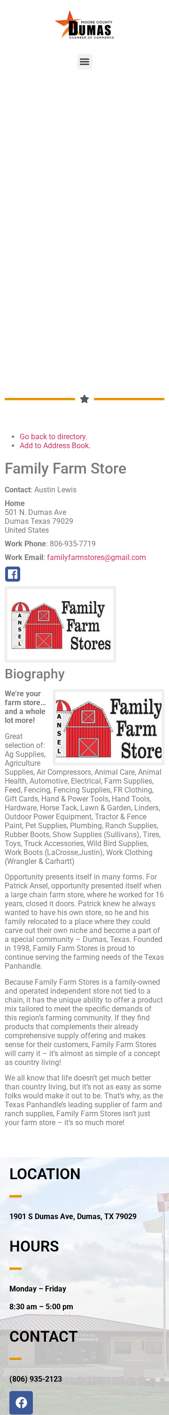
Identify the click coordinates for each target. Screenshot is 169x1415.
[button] (84, 62)
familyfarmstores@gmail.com (96, 557)
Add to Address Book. (55, 445)
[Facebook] (21, 1403)
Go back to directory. (53, 436)
